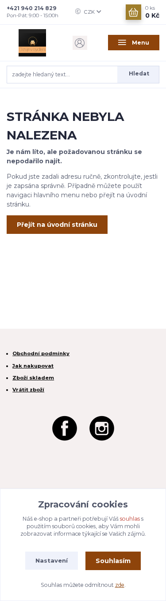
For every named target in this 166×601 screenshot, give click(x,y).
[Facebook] (64, 427)
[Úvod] (32, 42)
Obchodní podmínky (40, 353)
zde (119, 585)
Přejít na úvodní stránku (57, 225)
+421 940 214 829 (32, 8)
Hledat (139, 73)
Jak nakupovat (33, 366)
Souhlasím (113, 561)
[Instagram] (101, 427)
